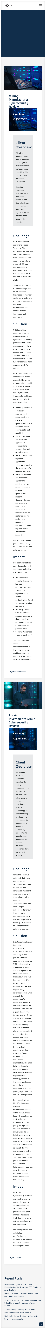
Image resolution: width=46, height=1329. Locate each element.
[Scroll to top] (41, 1324)
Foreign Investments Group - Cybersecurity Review (23, 720)
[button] (23, 78)
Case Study (19, 114)
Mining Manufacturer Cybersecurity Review (18, 101)
